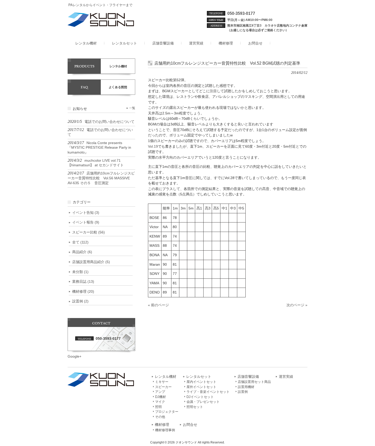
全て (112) (80, 242)
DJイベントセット (200, 397)
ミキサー (161, 382)
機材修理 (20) (83, 291)
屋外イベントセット (201, 387)
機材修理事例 (165, 430)
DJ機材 (160, 397)
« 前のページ (158, 305)
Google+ (74, 356)
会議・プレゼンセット (203, 402)
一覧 (132, 108)
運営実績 (286, 377)
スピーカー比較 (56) (88, 232)
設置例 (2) (80, 301)
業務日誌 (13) (83, 281)
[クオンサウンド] (101, 24)
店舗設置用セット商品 (254, 382)
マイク (160, 402)
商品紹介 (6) (82, 252)
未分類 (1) (80, 272)
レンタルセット (198, 377)
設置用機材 (246, 387)
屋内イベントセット (201, 382)
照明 (158, 407)
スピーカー (163, 387)
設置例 (243, 392)
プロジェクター (166, 412)
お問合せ (190, 425)
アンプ (160, 392)
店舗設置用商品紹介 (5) (91, 262)
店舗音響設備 (248, 377)
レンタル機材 (165, 377)
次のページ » (296, 305)
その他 (160, 417)
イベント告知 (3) (85, 212)
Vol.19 (153, 146)
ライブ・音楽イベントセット (208, 392)
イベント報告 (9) (85, 222)
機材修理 (162, 425)
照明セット (194, 407)
